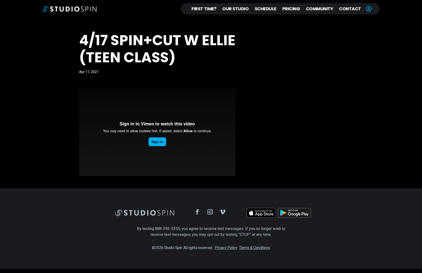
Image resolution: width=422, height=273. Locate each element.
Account (369, 9)
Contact (350, 9)
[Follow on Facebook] (197, 212)
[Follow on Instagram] (210, 212)
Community (319, 9)
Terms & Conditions (254, 247)
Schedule (265, 9)
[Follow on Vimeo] (222, 212)
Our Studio (235, 9)
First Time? (203, 9)
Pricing (291, 9)
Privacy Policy (226, 247)
